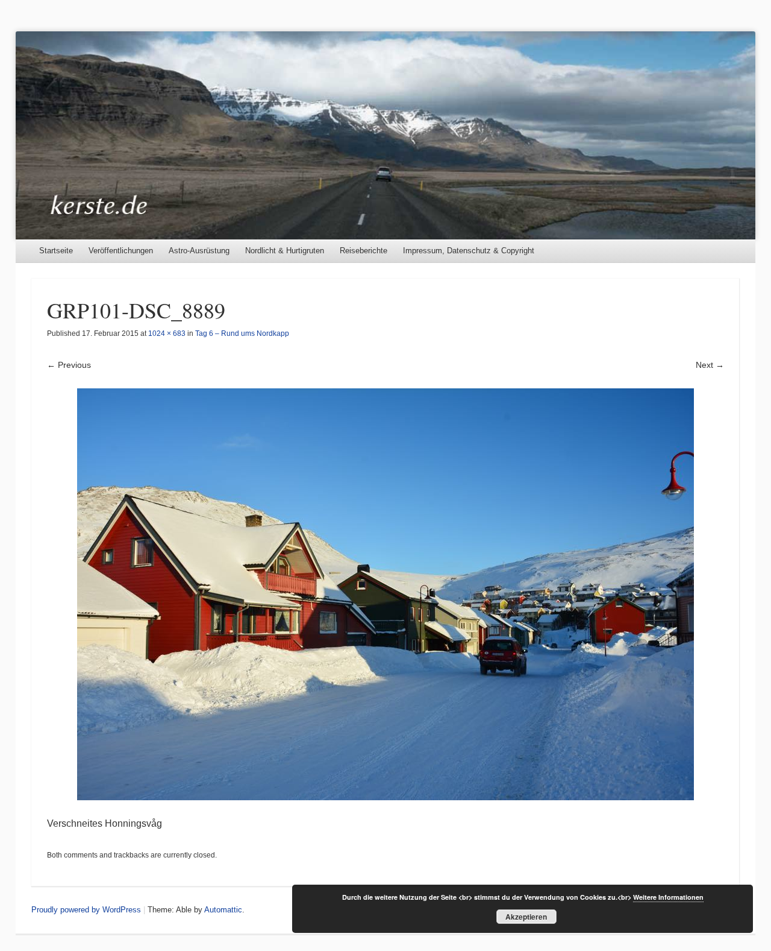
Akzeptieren (526, 916)
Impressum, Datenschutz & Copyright (468, 250)
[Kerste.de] (386, 135)
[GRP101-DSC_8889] (386, 594)
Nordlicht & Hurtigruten (284, 250)
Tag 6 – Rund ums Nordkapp (242, 333)
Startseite (56, 250)
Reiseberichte (363, 250)
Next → (710, 365)
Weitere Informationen (668, 897)
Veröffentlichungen (121, 250)
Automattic (223, 909)
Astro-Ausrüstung (199, 250)
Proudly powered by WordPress (86, 909)
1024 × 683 (167, 333)
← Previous (69, 365)
